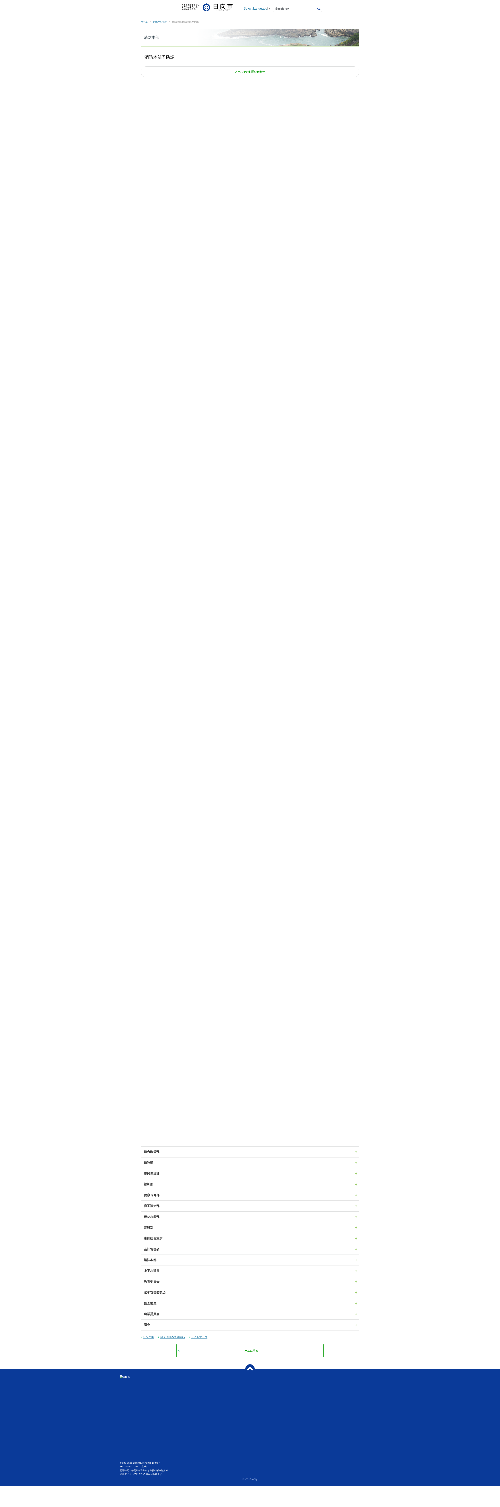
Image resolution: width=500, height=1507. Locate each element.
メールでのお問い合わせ (250, 71)
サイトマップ (199, 1337)
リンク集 (148, 1337)
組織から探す (160, 22)
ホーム (144, 22)
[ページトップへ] (250, 1369)
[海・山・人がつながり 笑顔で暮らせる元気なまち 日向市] (207, 7)
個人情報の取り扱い (172, 1337)
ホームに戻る (250, 1350)
